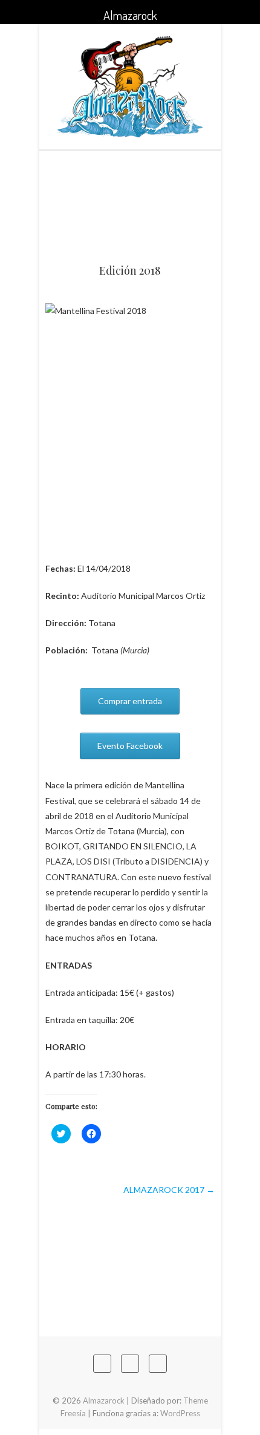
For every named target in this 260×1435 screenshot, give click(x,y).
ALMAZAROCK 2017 (169, 1190)
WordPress (180, 1413)
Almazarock (104, 1400)
